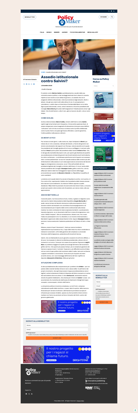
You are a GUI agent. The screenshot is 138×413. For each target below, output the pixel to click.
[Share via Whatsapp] (32, 84)
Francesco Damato (30, 79)
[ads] (66, 312)
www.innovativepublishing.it (92, 370)
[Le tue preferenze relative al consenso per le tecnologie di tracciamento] (135, 410)
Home (43, 72)
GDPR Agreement (31, 332)
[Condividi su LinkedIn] (29, 84)
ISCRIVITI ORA (57, 338)
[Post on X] (24, 84)
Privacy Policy (80, 400)
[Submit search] (113, 86)
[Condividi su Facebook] (27, 84)
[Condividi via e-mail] (34, 84)
